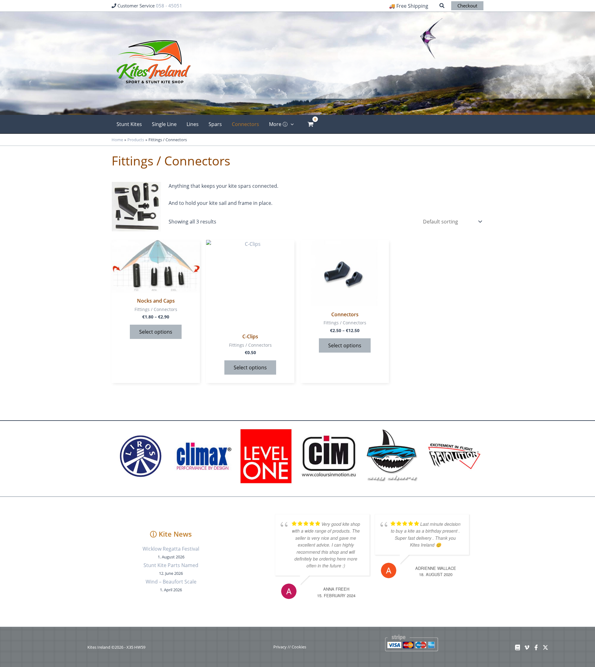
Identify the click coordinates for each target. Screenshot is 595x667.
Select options (155, 331)
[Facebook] (536, 647)
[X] (545, 647)
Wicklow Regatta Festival (171, 548)
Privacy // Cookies (289, 647)
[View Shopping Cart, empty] (310, 124)
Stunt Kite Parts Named (170, 565)
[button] (442, 6)
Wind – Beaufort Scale (171, 581)
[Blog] (517, 647)
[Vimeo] (527, 647)
